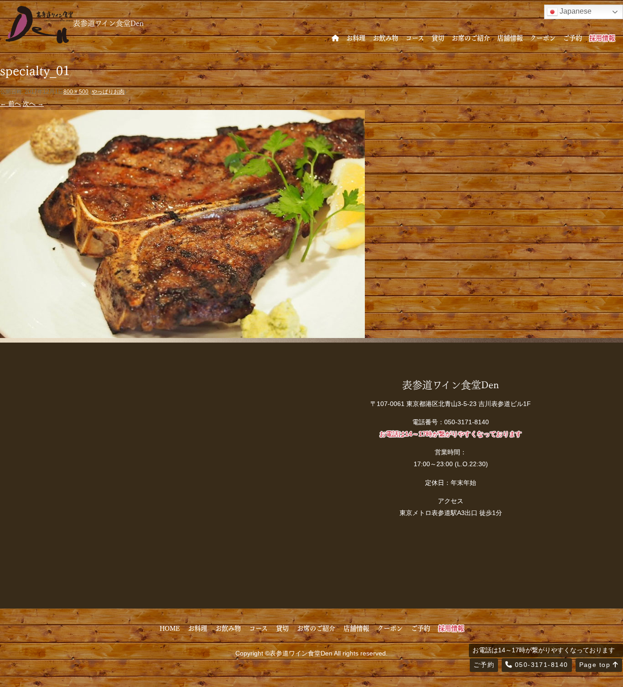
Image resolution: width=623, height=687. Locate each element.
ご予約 (572, 37)
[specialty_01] (182, 331)
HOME (170, 628)
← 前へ (10, 103)
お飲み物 (385, 37)
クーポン (543, 37)
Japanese (575, 11)
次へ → (33, 103)
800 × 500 (75, 91)
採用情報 (602, 37)
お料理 (355, 37)
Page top (596, 664)
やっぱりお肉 (108, 91)
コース (414, 37)
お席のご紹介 (471, 37)
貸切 (437, 37)
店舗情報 (510, 37)
